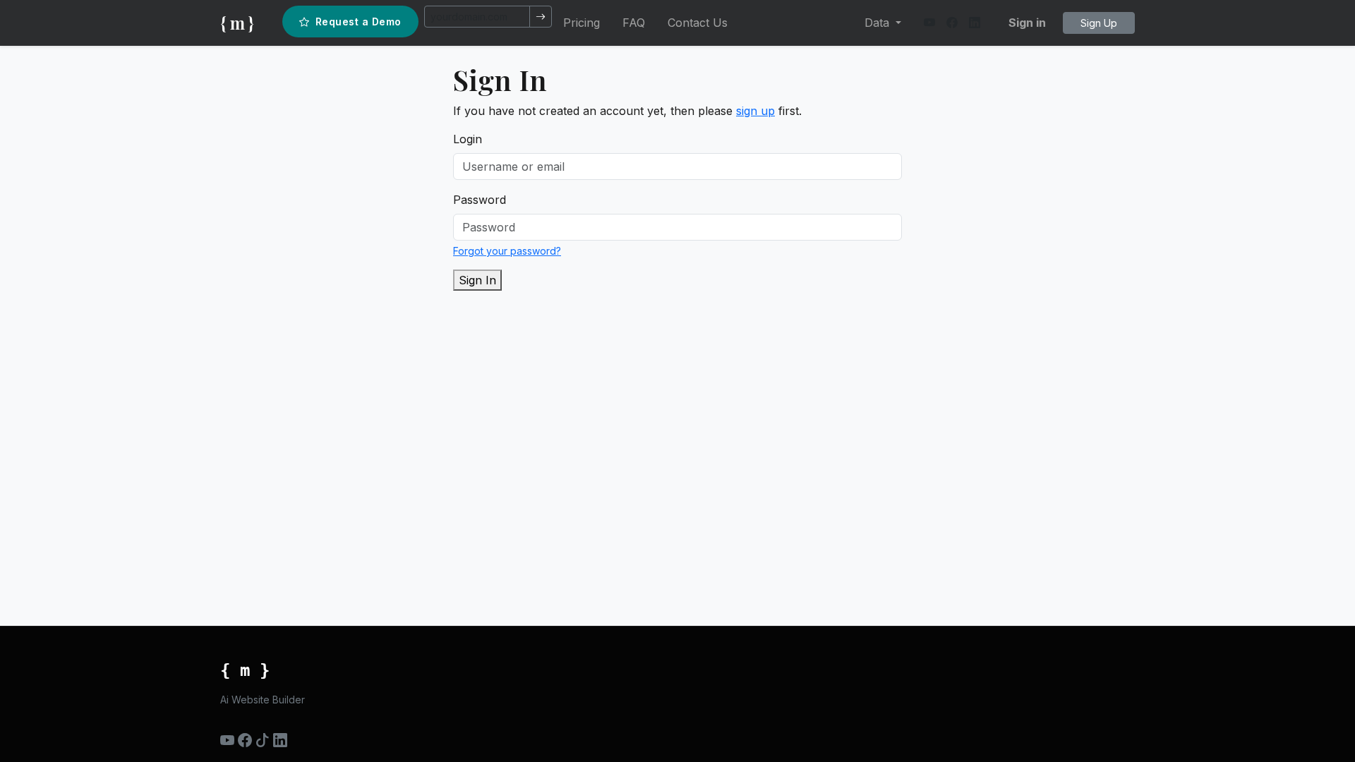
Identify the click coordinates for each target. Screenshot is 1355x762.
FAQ (633, 23)
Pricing (581, 23)
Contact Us (698, 23)
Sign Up (1098, 23)
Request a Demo (358, 22)
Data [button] (879, 23)
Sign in (1027, 23)
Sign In (477, 280)
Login (467, 139)
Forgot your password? (507, 251)
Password (479, 200)
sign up (755, 111)
